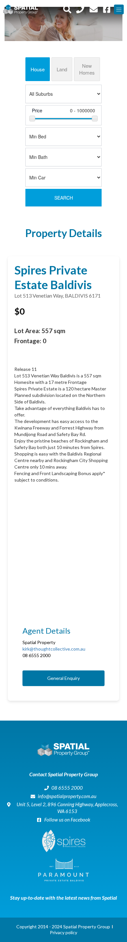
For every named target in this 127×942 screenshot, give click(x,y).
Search (63, 197)
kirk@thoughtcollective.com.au (53, 649)
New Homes (87, 69)
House (38, 69)
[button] (119, 9)
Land (62, 69)
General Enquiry (63, 678)
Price (37, 110)
